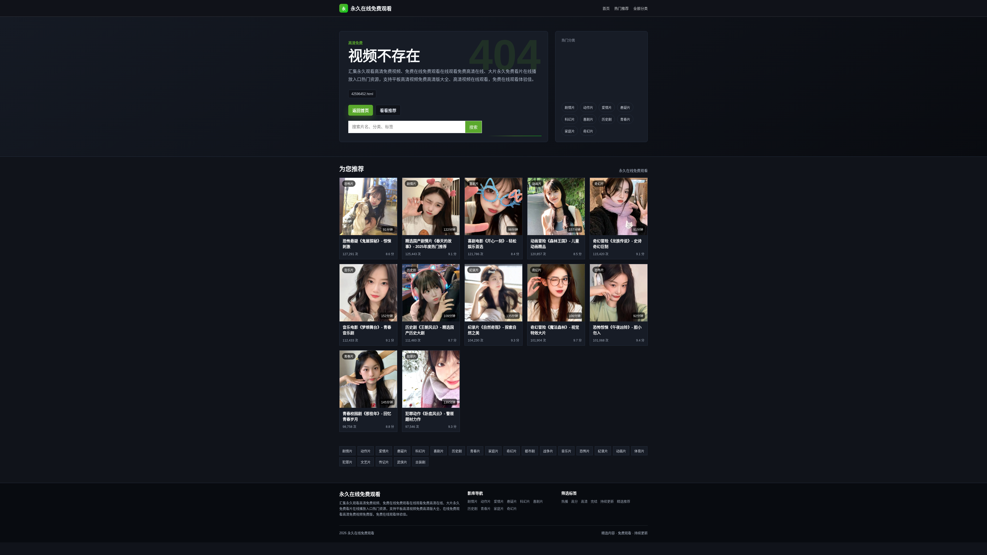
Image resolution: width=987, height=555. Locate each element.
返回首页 (360, 110)
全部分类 (640, 8)
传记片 (384, 462)
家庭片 (570, 131)
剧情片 (570, 107)
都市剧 (530, 451)
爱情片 (607, 107)
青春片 (625, 119)
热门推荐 (621, 8)
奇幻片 (588, 131)
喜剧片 (588, 119)
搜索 (473, 127)
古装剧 (420, 462)
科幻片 (570, 119)
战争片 (548, 451)
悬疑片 (625, 107)
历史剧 (607, 119)
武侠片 (402, 462)
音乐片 (566, 451)
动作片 (588, 107)
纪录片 (603, 451)
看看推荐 (388, 110)
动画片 (621, 451)
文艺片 (366, 462)
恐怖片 (585, 451)
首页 (606, 8)
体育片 (639, 451)
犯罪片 (347, 462)
